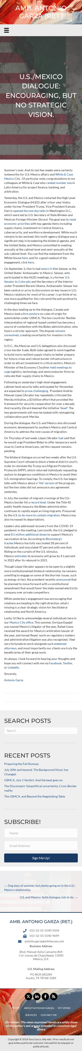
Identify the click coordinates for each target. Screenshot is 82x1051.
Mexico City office (21, 622)
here (25, 258)
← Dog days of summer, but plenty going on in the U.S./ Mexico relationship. (39, 888)
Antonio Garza (13, 680)
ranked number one (59, 183)
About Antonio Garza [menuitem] (39, 1008)
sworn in (46, 268)
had (60, 438)
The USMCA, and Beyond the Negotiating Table (34, 796)
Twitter (67, 663)
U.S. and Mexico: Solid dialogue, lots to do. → (49, 897)
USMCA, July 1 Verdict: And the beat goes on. (33, 780)
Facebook (55, 663)
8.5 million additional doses (29, 534)
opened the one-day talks (29, 210)
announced (63, 579)
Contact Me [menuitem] (49, 1015)
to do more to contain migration (39, 515)
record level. (38, 502)
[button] (41, 858)
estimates (21, 556)
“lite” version (46, 483)
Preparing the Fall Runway (21, 764)
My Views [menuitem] (64, 1008)
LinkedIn (13, 667)
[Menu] (6, 30)
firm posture (31, 313)
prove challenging (36, 391)
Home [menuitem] (16, 1007)
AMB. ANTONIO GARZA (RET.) (41, 12)
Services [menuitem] (31, 1015)
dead (64, 408)
